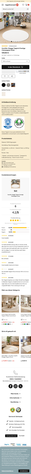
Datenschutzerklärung (7, 471)
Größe (3, 58)
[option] (15, 1)
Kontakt (21, 436)
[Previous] (3, 28)
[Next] (28, 28)
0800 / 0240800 (15, 379)
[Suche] (27, 9)
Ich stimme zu (24, 471)
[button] (22, 72)
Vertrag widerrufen (11, 436)
